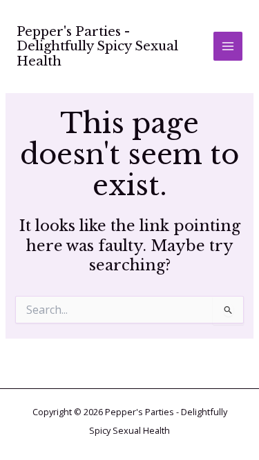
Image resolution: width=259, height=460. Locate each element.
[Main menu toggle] (227, 46)
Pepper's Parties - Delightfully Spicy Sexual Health (97, 46)
